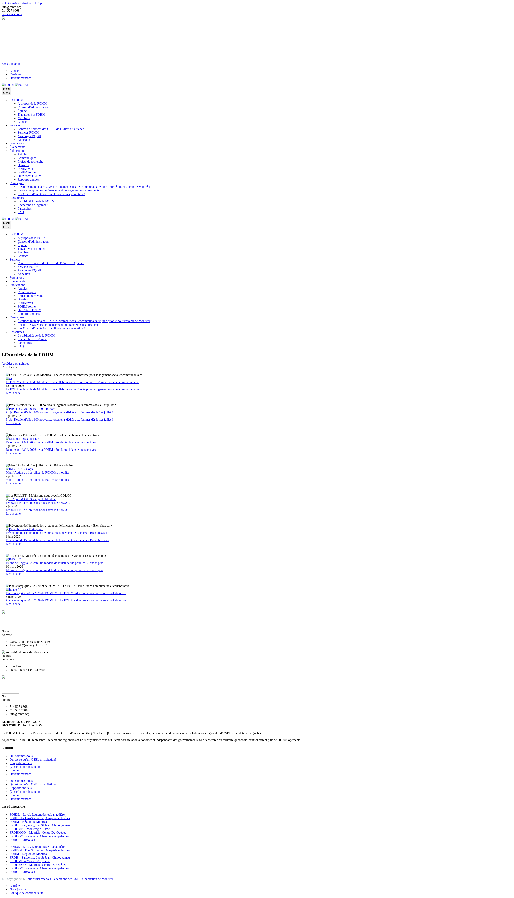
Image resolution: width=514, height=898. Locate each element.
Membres (24, 118)
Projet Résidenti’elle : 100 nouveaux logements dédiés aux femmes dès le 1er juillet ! (59, 419)
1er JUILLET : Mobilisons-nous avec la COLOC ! (38, 510)
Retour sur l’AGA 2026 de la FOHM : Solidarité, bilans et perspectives (51, 449)
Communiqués (27, 158)
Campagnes (17, 183)
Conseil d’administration (33, 107)
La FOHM (16, 100)
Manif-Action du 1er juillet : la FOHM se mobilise (37, 479)
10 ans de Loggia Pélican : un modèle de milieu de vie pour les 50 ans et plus (54, 570)
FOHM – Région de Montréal (29, 821)
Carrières (15, 74)
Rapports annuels (29, 179)
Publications (17, 150)
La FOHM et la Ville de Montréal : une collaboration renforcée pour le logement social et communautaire (72, 389)
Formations (17, 143)
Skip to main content (15, 3)
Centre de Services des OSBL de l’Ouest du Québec (51, 129)
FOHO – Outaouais (22, 840)
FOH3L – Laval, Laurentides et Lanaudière (37, 814)
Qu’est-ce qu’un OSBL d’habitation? (33, 759)
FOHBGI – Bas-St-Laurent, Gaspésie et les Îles (40, 818)
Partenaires (25, 208)
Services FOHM (28, 132)
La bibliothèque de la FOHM (36, 201)
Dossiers (23, 165)
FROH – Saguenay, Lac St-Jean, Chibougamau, (40, 825)
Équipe (22, 111)
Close (6, 92)
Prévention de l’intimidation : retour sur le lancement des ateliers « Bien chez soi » (57, 540)
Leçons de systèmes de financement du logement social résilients (58, 190)
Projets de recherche (30, 161)
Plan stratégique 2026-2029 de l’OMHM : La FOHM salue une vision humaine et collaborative (66, 600)
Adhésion (24, 139)
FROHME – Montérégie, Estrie (30, 829)
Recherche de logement (32, 205)
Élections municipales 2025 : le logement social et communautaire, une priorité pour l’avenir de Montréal (84, 186)
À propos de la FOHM (32, 103)
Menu (6, 88)
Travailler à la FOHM (31, 114)
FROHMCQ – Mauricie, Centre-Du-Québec (38, 832)
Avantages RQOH (29, 136)
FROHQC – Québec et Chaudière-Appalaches (39, 836)
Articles (23, 154)
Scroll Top (35, 3)
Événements (17, 147)
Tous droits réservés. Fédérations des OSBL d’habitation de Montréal (69, 879)
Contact (14, 70)
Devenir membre (20, 78)
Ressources (17, 197)
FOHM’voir (25, 168)
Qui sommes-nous (21, 756)
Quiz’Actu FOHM (29, 176)
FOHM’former (27, 172)
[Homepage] (15, 84)
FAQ (21, 212)
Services (15, 125)
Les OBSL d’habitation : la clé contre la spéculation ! (51, 194)
